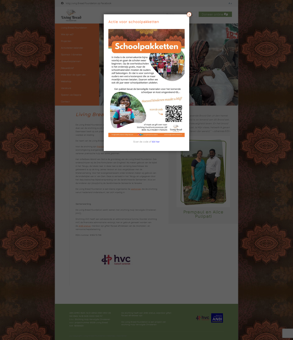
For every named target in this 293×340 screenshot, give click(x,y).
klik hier (156, 141)
